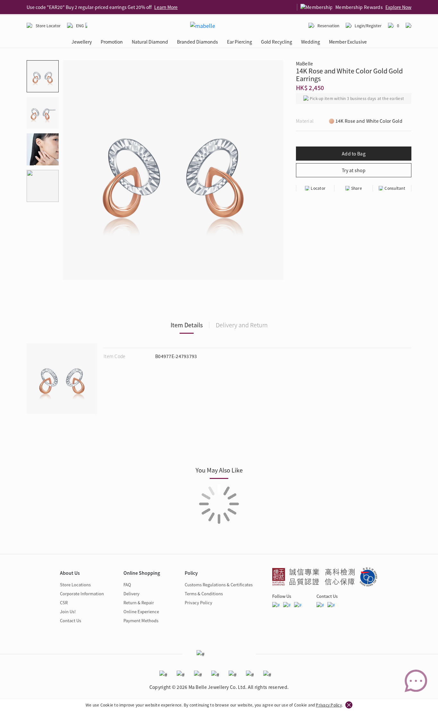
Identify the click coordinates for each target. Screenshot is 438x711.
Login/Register (368, 25)
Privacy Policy (328, 704)
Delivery (131, 593)
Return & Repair (138, 602)
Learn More (166, 7)
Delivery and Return (242, 325)
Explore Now (398, 7)
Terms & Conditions (204, 593)
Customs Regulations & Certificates (219, 584)
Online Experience (141, 611)
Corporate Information (82, 593)
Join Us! (68, 611)
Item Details (187, 325)
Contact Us (70, 620)
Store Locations (75, 584)
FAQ (127, 584)
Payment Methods (140, 620)
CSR (64, 602)
